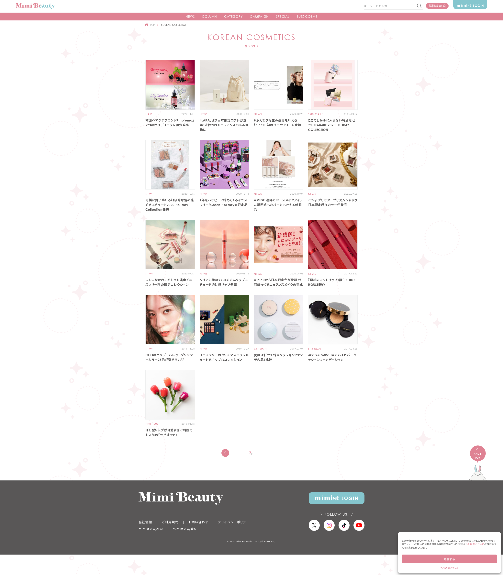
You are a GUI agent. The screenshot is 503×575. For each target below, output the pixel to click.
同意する (449, 559)
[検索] (419, 6)
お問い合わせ (198, 522)
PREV (225, 453)
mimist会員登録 (185, 529)
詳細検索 (435, 6)
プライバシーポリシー (234, 522)
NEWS (190, 16)
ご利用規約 (170, 522)
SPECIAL (282, 16)
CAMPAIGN (259, 16)
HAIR (148, 114)
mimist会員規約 (151, 529)
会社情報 (145, 522)
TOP (152, 24)
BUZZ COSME (307, 16)
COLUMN (209, 16)
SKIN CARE (315, 114)
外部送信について (474, 544)
